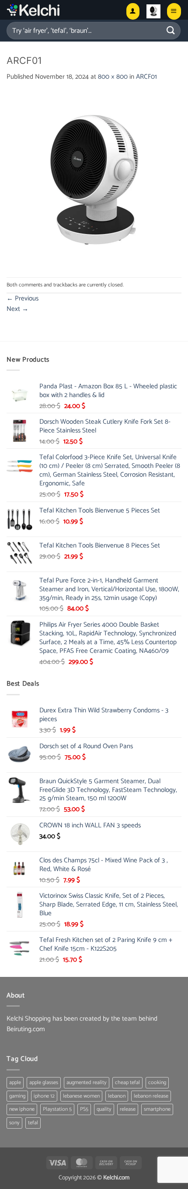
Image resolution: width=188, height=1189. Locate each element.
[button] (153, 11)
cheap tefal (127, 1082)
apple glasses (43, 1082)
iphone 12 (44, 1096)
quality (104, 1109)
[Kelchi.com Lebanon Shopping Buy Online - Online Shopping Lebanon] (55, 10)
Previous (22, 298)
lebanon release (151, 1096)
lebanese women (81, 1096)
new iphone (22, 1109)
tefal (33, 1122)
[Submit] (171, 30)
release (128, 1109)
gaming (17, 1096)
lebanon (116, 1096)
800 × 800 (113, 76)
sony (14, 1122)
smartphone (157, 1109)
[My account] (133, 11)
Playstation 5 (57, 1109)
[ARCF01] (94, 179)
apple (15, 1082)
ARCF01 (146, 76)
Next (17, 308)
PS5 (84, 1109)
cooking (157, 1082)
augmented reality (86, 1082)
